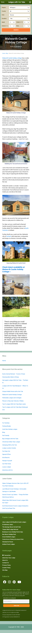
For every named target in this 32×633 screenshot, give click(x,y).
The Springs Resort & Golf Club (11, 527)
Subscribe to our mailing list (9, 598)
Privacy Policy (6, 565)
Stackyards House (7, 542)
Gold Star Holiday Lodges (9, 429)
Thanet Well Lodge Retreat (10, 529)
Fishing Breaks (6, 426)
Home (3, 53)
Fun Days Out (6, 451)
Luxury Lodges (6, 467)
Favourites (7, 555)
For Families (5, 423)
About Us (5, 560)
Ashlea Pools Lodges (8, 544)
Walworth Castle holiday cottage (12, 58)
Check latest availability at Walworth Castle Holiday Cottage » (13, 269)
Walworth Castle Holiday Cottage (12, 394)
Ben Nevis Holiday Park (9, 534)
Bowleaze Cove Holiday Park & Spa (12, 532)
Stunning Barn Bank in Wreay (10, 377)
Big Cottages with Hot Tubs (10, 438)
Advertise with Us (7, 470)
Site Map (4, 570)
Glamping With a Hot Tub (9, 445)
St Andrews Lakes (7, 524)
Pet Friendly (5, 435)
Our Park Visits (6, 463)
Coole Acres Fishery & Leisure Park (12, 539)
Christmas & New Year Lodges (11, 442)
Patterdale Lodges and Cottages (11, 397)
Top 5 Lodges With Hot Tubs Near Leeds (14, 404)
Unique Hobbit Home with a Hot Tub (12, 391)
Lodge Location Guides (9, 448)
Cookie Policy (6, 567)
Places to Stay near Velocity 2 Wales (13, 401)
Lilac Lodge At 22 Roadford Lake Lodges (14, 522)
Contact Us (5, 562)
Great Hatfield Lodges (8, 537)
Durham (8, 236)
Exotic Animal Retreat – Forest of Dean (13, 374)
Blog (7, 53)
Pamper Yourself (7, 460)
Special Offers (6, 454)
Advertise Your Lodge (8, 558)
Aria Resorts (6, 457)
